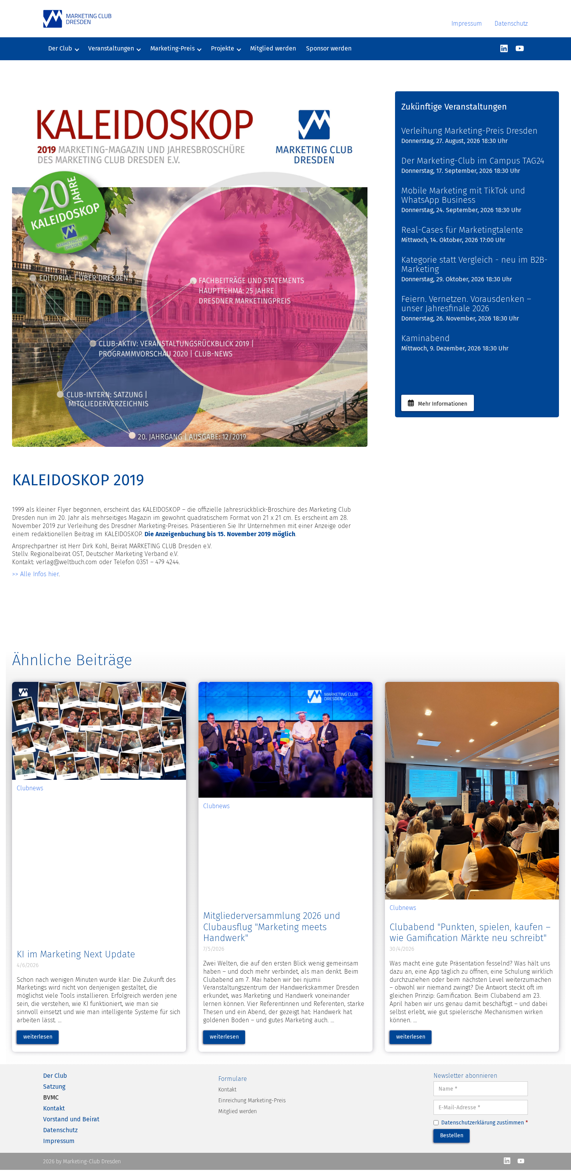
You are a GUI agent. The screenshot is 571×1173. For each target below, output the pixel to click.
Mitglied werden (273, 48)
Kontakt (54, 1108)
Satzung (54, 1086)
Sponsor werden (329, 48)
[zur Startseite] (77, 19)
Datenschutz (511, 23)
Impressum (466, 23)
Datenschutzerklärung (468, 1122)
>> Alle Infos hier (35, 574)
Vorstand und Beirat (71, 1119)
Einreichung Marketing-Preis (252, 1100)
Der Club (55, 1075)
